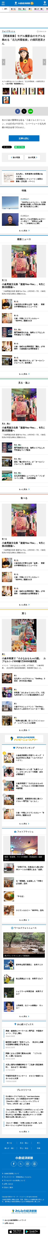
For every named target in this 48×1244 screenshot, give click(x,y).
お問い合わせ (8, 1184)
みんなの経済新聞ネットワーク (24, 1211)
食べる (13, 9)
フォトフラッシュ (8, 31)
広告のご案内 (8, 1187)
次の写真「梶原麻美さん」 (16, 84)
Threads (34, 1163)
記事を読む (24, 138)
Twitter (20, 1163)
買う (30, 9)
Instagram (27, 1163)
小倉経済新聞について (11, 1173)
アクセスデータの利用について (14, 1180)
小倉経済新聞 (22, 3)
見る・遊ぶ (22, 9)
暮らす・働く (39, 9)
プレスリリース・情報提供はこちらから (17, 1177)
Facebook (13, 1163)
